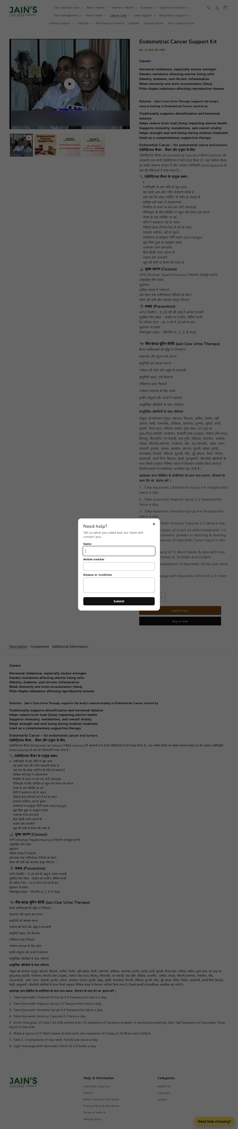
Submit (119, 601)
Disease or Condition (97, 575)
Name (87, 544)
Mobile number (93, 559)
